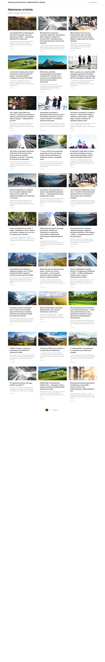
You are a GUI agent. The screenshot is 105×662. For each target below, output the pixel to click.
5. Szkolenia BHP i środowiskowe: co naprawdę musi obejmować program (81, 350)
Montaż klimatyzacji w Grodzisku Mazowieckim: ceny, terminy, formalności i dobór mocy (51, 310)
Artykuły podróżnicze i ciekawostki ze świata (26, 2)
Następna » (55, 410)
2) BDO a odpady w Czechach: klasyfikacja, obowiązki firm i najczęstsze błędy (20, 350)
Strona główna (93, 2)
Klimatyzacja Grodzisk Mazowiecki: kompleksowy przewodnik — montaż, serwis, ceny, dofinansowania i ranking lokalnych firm (82, 387)
